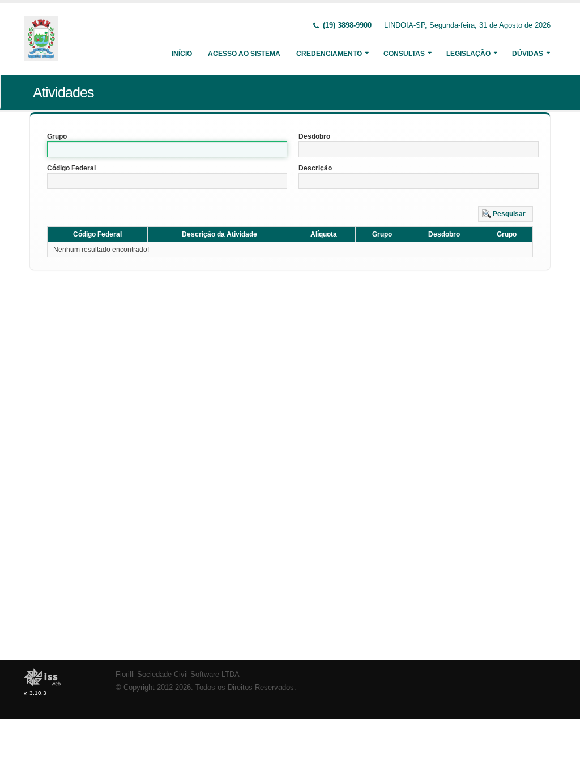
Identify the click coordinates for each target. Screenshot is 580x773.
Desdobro (314, 136)
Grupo (57, 136)
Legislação (468, 54)
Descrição (315, 168)
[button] (505, 214)
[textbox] (167, 149)
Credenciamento (329, 54)
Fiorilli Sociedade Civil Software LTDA (178, 674)
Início (182, 54)
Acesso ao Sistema (244, 54)
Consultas (404, 54)
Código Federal (71, 168)
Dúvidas (527, 54)
